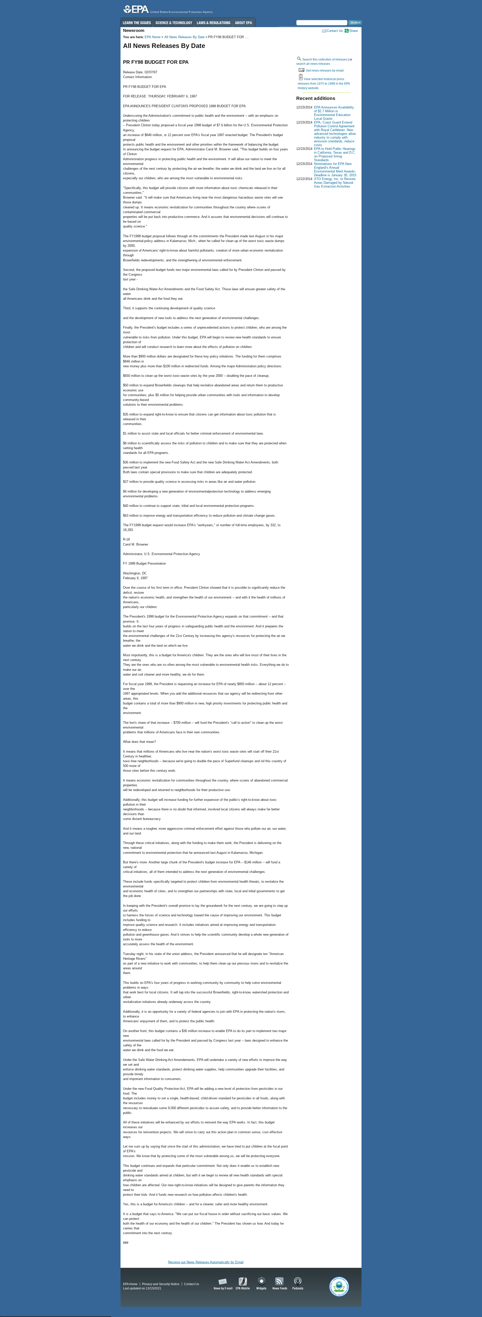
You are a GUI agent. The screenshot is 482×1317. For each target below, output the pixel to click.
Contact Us (335, 31)
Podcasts (298, 1283)
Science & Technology (173, 22)
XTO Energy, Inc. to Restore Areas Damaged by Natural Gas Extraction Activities (334, 182)
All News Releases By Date (184, 37)
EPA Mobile (242, 1283)
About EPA (244, 22)
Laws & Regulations (213, 22)
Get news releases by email (325, 70)
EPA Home (152, 37)
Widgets (262, 1283)
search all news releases (313, 63)
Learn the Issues (136, 22)
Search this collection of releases (324, 59)
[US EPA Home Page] (167, 10)
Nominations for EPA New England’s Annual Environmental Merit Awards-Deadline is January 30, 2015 (335, 169)
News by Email (222, 1283)
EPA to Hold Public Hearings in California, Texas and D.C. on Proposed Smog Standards (335, 154)
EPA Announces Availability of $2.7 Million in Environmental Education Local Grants (334, 113)
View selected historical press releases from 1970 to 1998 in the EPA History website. (324, 83)
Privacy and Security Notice (160, 1284)
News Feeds (280, 1283)
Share (353, 31)
